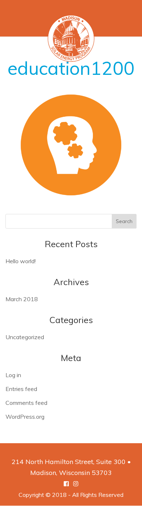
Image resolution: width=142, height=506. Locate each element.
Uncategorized (24, 337)
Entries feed (21, 388)
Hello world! (20, 261)
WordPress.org (24, 416)
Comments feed (26, 402)
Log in (13, 375)
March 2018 (21, 299)
